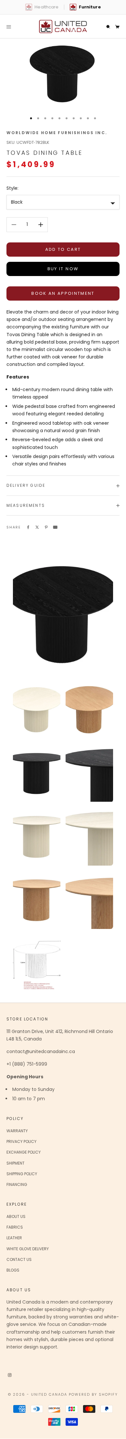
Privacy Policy (21, 1141)
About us (16, 1216)
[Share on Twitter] (37, 527)
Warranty (17, 1131)
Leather (14, 1238)
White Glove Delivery (27, 1249)
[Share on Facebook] (28, 527)
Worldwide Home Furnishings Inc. (56, 132)
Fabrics (14, 1227)
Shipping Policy (21, 1174)
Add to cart (63, 249)
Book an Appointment (62, 293)
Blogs (12, 1270)
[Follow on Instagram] (9, 1374)
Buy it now (63, 269)
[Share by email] (55, 527)
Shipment (15, 1163)
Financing (16, 1184)
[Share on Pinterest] (46, 527)
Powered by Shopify (93, 1394)
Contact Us (19, 1259)
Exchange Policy (23, 1152)
